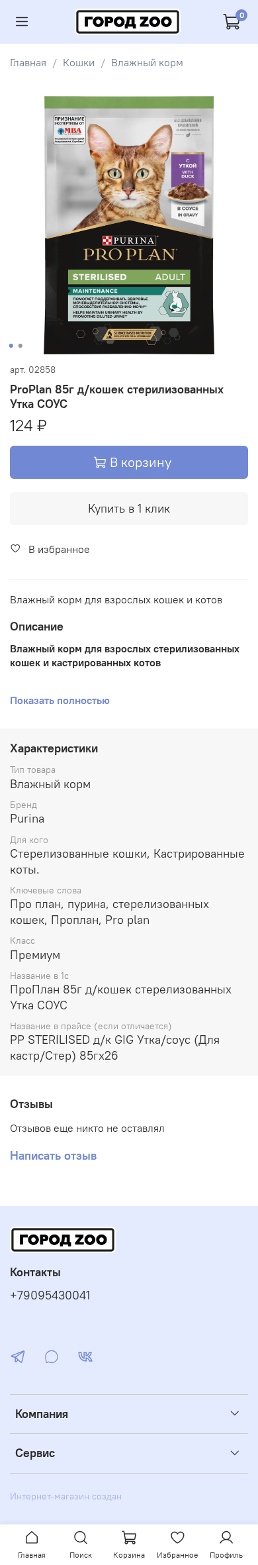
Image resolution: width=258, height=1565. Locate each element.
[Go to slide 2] (20, 346)
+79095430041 (50, 1295)
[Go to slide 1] (11, 346)
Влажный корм (147, 62)
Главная (28, 62)
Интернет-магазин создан (66, 1496)
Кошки (79, 62)
